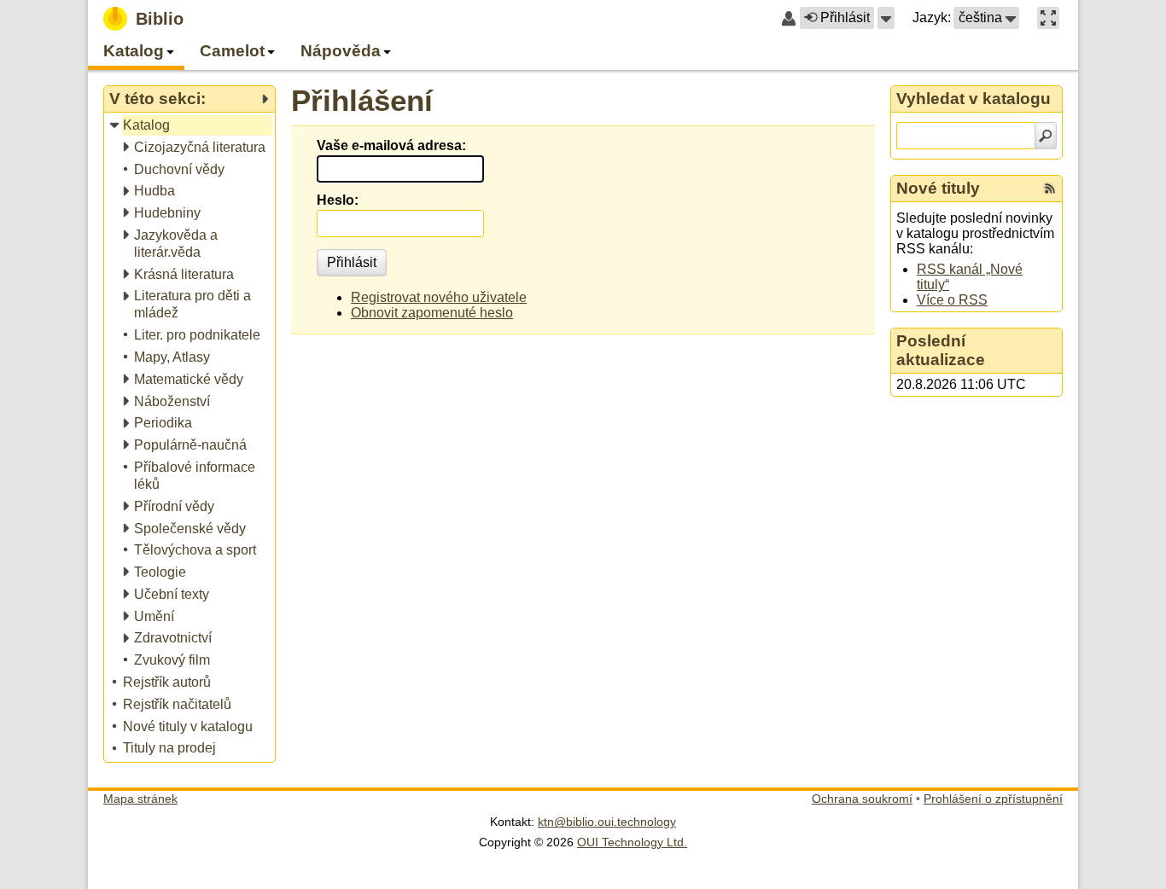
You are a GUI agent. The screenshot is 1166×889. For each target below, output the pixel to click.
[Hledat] (1046, 135)
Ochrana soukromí (862, 798)
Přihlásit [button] (845, 17)
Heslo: (338, 200)
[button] (886, 18)
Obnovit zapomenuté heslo (432, 312)
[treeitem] (190, 126)
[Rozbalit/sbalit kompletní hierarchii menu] (264, 99)
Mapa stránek (140, 798)
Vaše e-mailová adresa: (391, 145)
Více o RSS (952, 300)
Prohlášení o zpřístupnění (993, 798)
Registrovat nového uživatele (439, 297)
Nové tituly (938, 188)
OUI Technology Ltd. (632, 842)
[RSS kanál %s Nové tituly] (1050, 188)
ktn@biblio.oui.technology (607, 821)
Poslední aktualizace (940, 350)
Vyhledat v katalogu (973, 98)
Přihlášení (362, 100)
